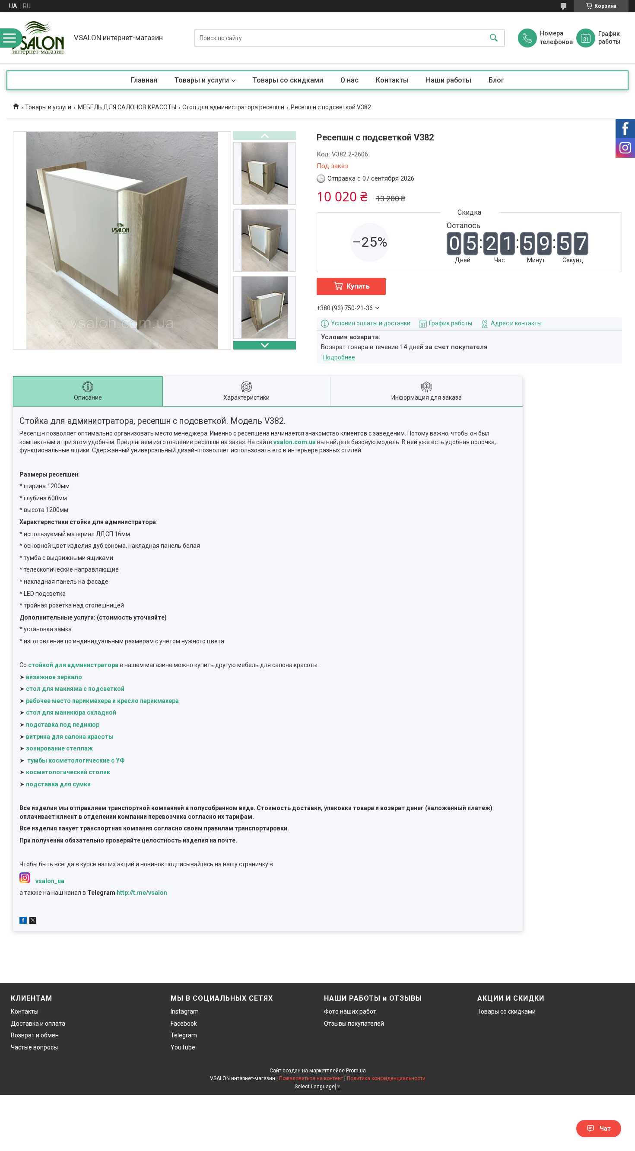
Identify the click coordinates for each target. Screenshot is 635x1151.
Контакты (392, 80)
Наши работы (448, 80)
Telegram (184, 1035)
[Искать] (493, 38)
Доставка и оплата (38, 1023)
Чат (605, 1128)
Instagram (185, 1011)
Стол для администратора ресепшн (233, 107)
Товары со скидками (288, 80)
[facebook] (23, 921)
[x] (32, 921)
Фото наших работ (350, 1011)
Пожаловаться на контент (311, 1078)
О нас (349, 80)
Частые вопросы (34, 1047)
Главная (144, 80)
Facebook (184, 1023)
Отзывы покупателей (354, 1023)
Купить (358, 286)
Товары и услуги (202, 80)
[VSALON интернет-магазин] (38, 37)
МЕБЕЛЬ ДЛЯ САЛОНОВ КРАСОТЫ (127, 107)
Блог (496, 80)
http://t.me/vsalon (142, 892)
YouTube (183, 1047)
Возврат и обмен (35, 1035)
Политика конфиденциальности (386, 1078)
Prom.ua (356, 1071)
